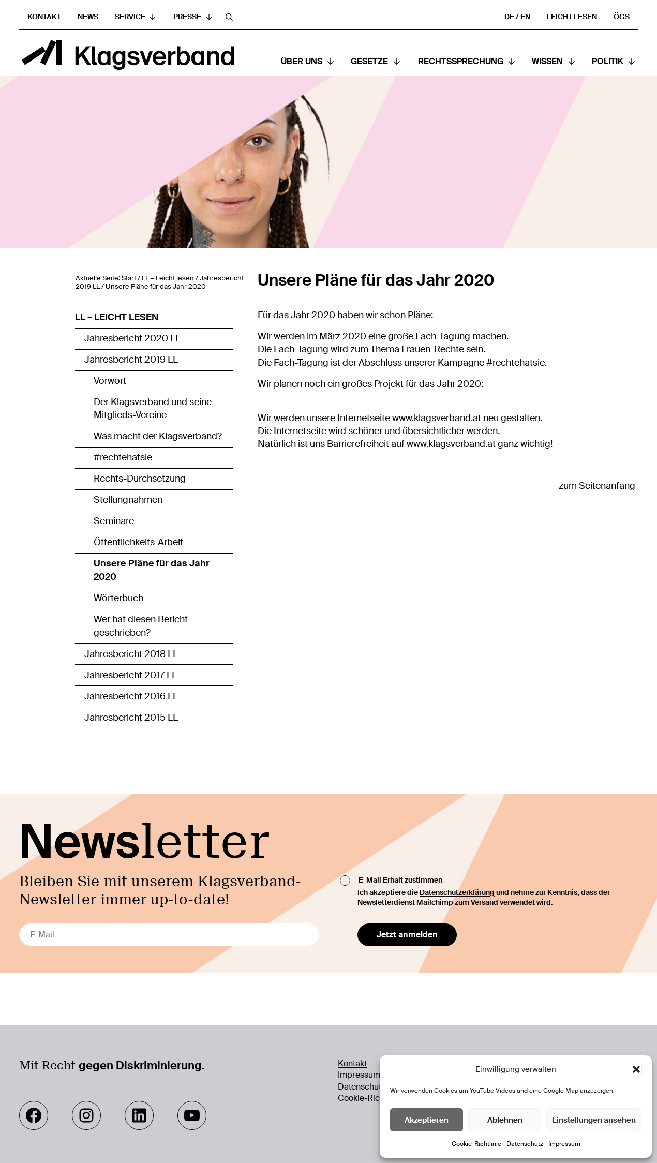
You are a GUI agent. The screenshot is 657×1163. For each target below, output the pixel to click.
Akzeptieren (427, 1120)
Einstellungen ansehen (594, 1120)
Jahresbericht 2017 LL (130, 675)
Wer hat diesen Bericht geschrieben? (141, 626)
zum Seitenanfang (597, 486)
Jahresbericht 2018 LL (131, 654)
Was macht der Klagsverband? (158, 436)
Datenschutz (524, 1144)
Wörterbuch (118, 598)
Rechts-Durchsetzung (140, 478)
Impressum (564, 1144)
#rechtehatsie (123, 457)
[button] (636, 1069)
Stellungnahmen (128, 500)
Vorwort (110, 381)
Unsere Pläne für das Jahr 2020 (152, 570)
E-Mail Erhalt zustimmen (400, 880)
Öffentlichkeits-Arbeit (138, 542)
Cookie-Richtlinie (476, 1144)
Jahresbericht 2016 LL (131, 696)
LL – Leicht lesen (116, 317)
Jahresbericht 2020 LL (132, 338)
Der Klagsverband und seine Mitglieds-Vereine (153, 409)
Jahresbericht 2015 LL (131, 717)
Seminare (114, 521)
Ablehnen (504, 1120)
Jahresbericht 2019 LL (131, 359)
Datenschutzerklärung (457, 892)
